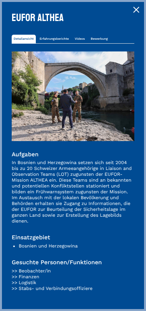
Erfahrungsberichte (54, 39)
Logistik (27, 282)
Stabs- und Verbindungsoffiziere (56, 288)
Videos (80, 39)
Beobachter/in (35, 271)
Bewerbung (99, 39)
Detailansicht (24, 39)
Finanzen (29, 276)
